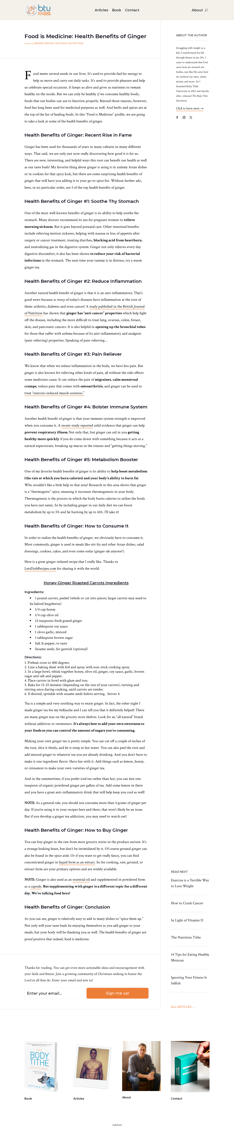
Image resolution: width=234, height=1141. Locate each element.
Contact (132, 10)
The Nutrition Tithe (186, 937)
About (197, 10)
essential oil (81, 879)
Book (116, 10)
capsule (36, 886)
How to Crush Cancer (187, 903)
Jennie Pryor (44, 43)
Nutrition (75, 43)
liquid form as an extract (77, 862)
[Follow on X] (191, 117)
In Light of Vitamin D (187, 920)
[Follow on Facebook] (177, 117)
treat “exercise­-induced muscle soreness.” (54, 393)
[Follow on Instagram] (184, 117)
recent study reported (77, 425)
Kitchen (61, 43)
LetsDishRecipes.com (40, 568)
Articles (101, 10)
